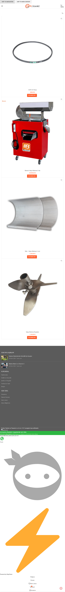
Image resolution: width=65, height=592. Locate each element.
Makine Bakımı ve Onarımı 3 (16, 363)
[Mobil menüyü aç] (2, 6)
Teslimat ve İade (5, 383)
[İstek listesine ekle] (61, 18)
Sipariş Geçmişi (5, 397)
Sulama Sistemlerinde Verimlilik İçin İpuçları (20, 356)
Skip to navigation (7, 1)
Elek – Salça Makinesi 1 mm (32, 251)
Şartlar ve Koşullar (6, 380)
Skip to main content (23, 1)
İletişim (3, 386)
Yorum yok (19, 358)
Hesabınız (4, 394)
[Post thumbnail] (4, 357)
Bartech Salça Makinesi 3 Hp (32, 170)
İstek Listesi (4, 400)
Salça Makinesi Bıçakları (32, 332)
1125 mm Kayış (32, 89)
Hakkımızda (4, 375)
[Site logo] (32, 6)
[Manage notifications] (61, 588)
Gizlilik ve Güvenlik (6, 377)
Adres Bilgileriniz (5, 403)
